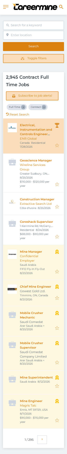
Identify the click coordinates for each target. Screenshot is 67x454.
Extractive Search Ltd (36, 204)
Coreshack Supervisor (36, 222)
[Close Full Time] (23, 107)
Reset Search (19, 114)
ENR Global (28, 138)
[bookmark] (57, 145)
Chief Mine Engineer (35, 286)
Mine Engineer (31, 401)
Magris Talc (28, 405)
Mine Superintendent (36, 377)
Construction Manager (37, 199)
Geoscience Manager (36, 160)
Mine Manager (31, 251)
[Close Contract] (44, 107)
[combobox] (33, 25)
